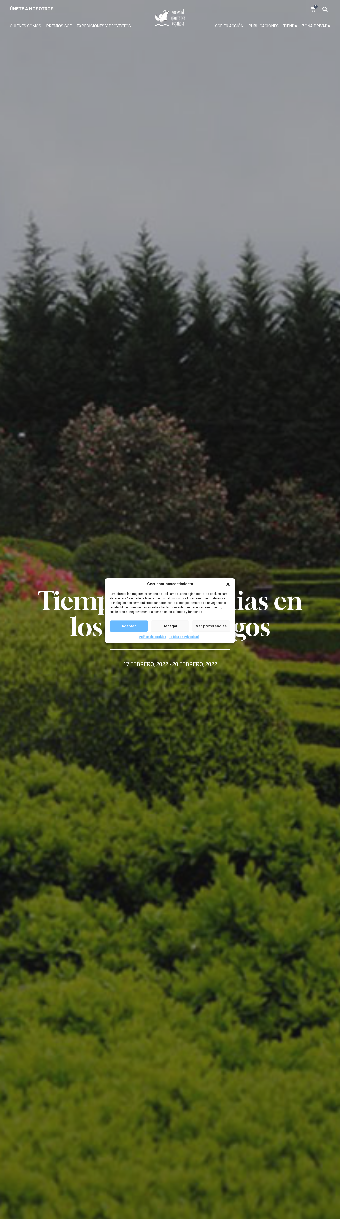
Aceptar (129, 626)
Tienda (290, 26)
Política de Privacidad (184, 637)
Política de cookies (152, 637)
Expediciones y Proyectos (104, 26)
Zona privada (316, 26)
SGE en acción (229, 26)
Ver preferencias (211, 626)
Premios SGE (59, 26)
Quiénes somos (25, 26)
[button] (228, 584)
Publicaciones (263, 26)
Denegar (170, 626)
